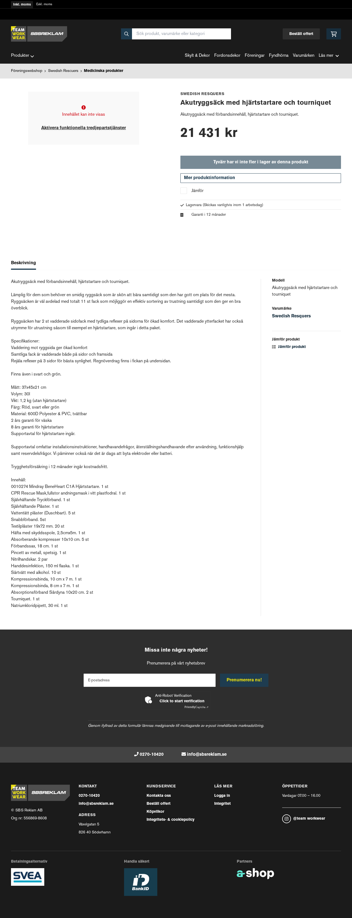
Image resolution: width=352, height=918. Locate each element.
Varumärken (303, 56)
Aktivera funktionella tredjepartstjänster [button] (83, 128)
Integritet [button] (222, 804)
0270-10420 (152, 755)
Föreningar (255, 56)
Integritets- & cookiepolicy (170, 820)
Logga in (222, 796)
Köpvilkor (155, 812)
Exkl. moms (44, 4)
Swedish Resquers (291, 316)
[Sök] (126, 33)
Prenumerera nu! (244, 680)
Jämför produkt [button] (291, 347)
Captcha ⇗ (196, 707)
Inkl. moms (22, 4)
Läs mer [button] (326, 56)
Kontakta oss (159, 796)
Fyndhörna (278, 56)
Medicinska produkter (103, 71)
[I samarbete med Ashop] (255, 873)
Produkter (20, 56)
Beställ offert (301, 34)
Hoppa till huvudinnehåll (174, 7)
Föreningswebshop (26, 71)
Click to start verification (182, 701)
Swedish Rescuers (63, 71)
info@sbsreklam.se (207, 755)
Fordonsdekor (227, 56)
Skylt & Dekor (197, 56)
